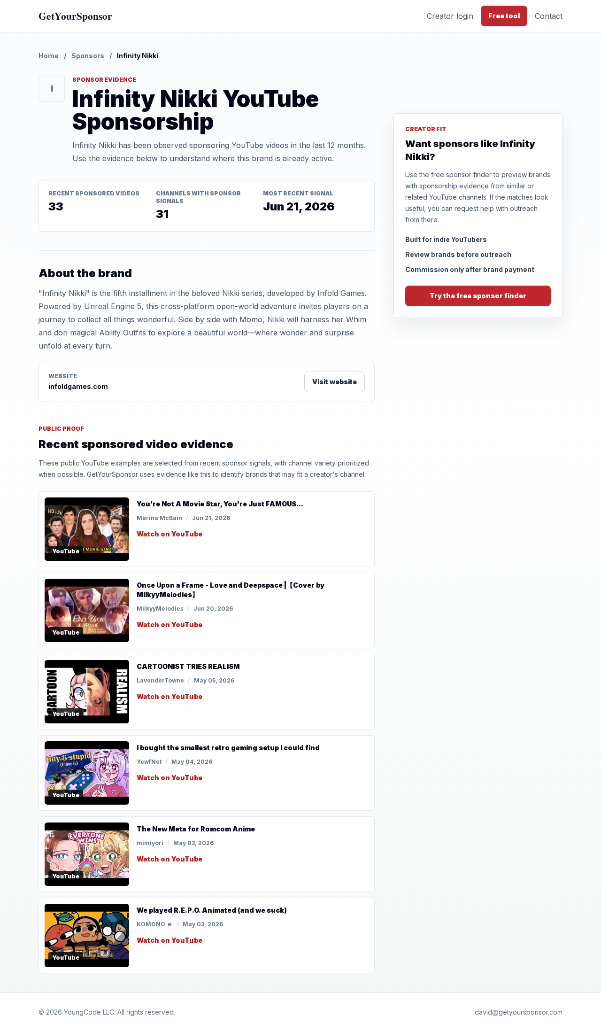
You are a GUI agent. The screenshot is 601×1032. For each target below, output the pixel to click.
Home (49, 56)
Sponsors (87, 56)
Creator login (450, 16)
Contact (548, 16)
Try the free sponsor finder (478, 296)
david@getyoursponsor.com (518, 1012)
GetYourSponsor (75, 15)
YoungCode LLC (89, 1012)
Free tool (504, 16)
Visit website (334, 382)
